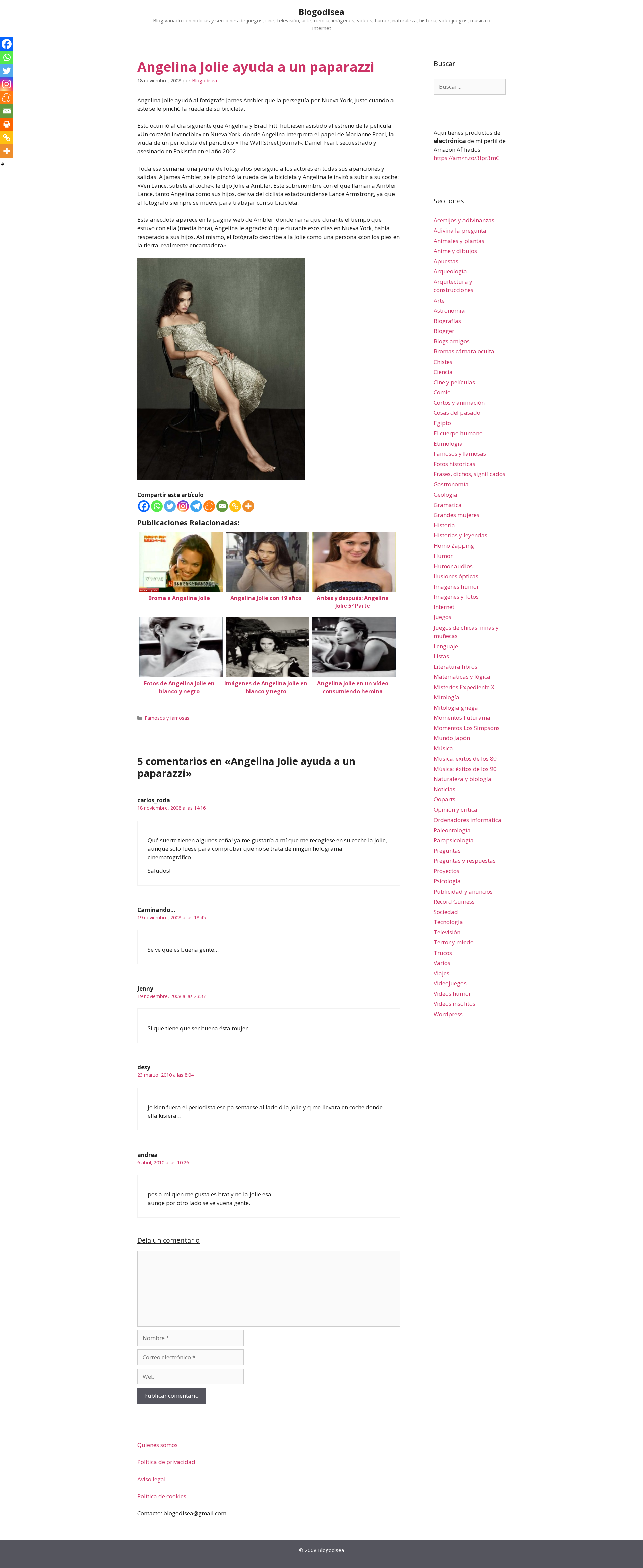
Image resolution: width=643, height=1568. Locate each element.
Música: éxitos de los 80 (465, 758)
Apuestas (446, 261)
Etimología (448, 443)
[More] (248, 506)
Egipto (442, 423)
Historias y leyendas (460, 535)
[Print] (6, 124)
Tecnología (448, 922)
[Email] (222, 506)
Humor (443, 556)
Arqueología (450, 271)
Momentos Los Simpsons (467, 728)
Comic (442, 392)
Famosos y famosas (167, 718)
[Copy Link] (235, 506)
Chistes (443, 362)
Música (443, 748)
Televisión (447, 932)
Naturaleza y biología (462, 779)
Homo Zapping (454, 545)
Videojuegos (450, 983)
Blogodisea (321, 11)
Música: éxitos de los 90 (465, 769)
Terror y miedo (454, 942)
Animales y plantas (459, 241)
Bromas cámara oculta (464, 351)
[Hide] (2, 164)
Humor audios (453, 566)
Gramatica (448, 505)
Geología (445, 494)
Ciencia (443, 372)
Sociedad (446, 912)
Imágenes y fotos (456, 596)
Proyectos (446, 871)
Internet (444, 607)
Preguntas (447, 850)
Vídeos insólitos (454, 1003)
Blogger (444, 331)
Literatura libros (455, 666)
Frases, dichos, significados (469, 474)
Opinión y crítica (455, 809)
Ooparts (444, 799)
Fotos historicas (454, 464)
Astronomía (449, 310)
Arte (439, 300)
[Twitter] (170, 506)
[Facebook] (144, 506)
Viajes (441, 973)
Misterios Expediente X (464, 687)
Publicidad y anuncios (463, 891)
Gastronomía (451, 484)
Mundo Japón (452, 738)
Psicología (447, 881)
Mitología (446, 697)
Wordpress (448, 1014)
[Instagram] (183, 506)
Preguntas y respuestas (465, 860)
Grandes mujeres (456, 515)
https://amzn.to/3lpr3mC (466, 158)
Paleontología (452, 830)
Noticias (444, 789)
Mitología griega (456, 707)
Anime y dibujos (455, 251)
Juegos (442, 617)
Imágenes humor (456, 586)
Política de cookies (161, 1496)
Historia (444, 525)
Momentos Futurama (462, 717)
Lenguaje (446, 646)
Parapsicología (454, 840)
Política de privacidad (166, 1462)
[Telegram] (196, 506)
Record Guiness (454, 901)
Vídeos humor (452, 993)
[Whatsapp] (157, 506)
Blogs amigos (452, 341)
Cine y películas (454, 382)
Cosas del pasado (457, 412)
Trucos (443, 953)
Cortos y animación (459, 402)
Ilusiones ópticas (456, 576)
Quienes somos (157, 1445)
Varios (442, 963)
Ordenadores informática (467, 820)
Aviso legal (151, 1479)
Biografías (447, 321)
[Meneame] (209, 506)
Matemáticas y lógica (462, 676)
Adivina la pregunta (460, 230)
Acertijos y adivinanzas (464, 220)
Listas (441, 656)
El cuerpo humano (458, 433)
